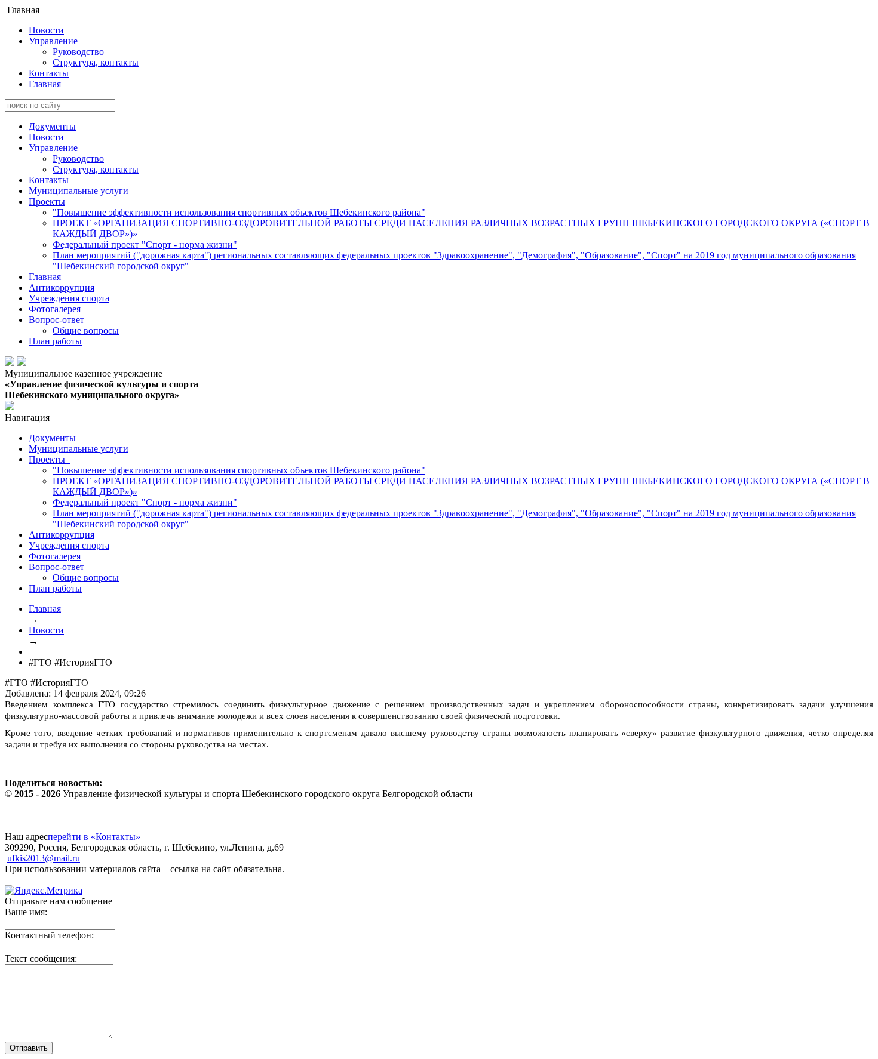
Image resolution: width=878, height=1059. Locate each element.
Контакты (49, 73)
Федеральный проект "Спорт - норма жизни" (145, 244)
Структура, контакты (96, 62)
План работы (55, 341)
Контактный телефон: (49, 935)
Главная (45, 84)
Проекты (47, 201)
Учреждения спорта (69, 298)
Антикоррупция (61, 287)
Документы (52, 126)
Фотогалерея (55, 309)
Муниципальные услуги (78, 191)
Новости (46, 30)
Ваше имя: (26, 912)
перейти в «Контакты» (94, 837)
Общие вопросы (86, 330)
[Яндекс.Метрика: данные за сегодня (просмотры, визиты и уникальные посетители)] (43, 890)
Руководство (78, 52)
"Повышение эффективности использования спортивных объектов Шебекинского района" (239, 212)
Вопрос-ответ (56, 320)
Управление (53, 41)
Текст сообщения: (41, 958)
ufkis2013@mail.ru (43, 858)
